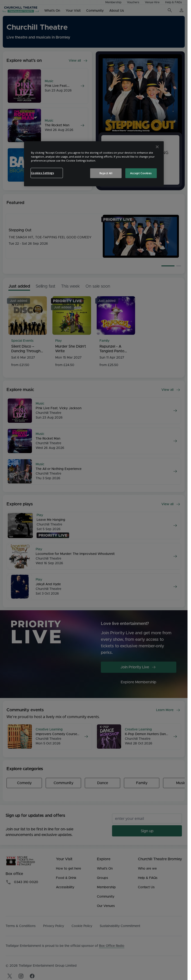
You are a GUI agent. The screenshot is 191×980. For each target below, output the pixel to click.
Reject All (106, 173)
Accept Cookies (141, 173)
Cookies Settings (42, 173)
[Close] (157, 147)
